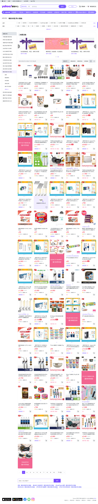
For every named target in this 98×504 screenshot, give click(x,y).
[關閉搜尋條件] (29, 6)
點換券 (14, 12)
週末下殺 (63, 12)
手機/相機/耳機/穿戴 (7, 36)
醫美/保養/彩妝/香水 (7, 57)
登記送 (21, 12)
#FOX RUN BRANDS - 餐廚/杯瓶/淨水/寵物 (70, 487)
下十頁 (59, 472)
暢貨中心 (28, 12)
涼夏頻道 (49, 12)
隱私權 (88, 500)
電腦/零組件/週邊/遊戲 (8, 42)
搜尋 (57, 480)
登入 (72, 6)
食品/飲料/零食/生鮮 (7, 63)
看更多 (70, 12)
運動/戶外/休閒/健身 (7, 95)
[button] (19, 46)
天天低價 (42, 12)
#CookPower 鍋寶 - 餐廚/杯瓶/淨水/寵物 (66, 485)
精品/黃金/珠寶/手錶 (7, 45)
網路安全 (84, 500)
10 (54, 472)
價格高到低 (79, 61)
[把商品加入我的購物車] (30, 90)
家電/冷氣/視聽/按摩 (7, 39)
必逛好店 (56, 12)
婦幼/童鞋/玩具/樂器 (7, 69)
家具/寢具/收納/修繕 (7, 92)
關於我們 (72, 500)
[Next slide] (31, 72)
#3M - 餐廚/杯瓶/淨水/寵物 (24, 485)
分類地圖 (94, 500)
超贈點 (92, 12)
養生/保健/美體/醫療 (7, 66)
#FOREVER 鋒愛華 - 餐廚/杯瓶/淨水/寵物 (47, 487)
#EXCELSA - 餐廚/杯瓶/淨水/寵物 (26, 487)
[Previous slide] (19, 72)
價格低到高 (73, 61)
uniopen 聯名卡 (82, 12)
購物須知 (78, 500)
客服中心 (66, 500)
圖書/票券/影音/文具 (7, 101)
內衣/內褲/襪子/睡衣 (7, 51)
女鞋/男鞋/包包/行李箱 (8, 54)
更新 (95, 498)
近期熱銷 (86, 61)
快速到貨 (35, 12)
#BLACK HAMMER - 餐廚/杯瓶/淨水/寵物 (43, 485)
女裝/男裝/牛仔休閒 (7, 48)
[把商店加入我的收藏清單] (46, 207)
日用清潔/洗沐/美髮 (7, 60)
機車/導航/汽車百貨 (7, 98)
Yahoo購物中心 (10, 6)
